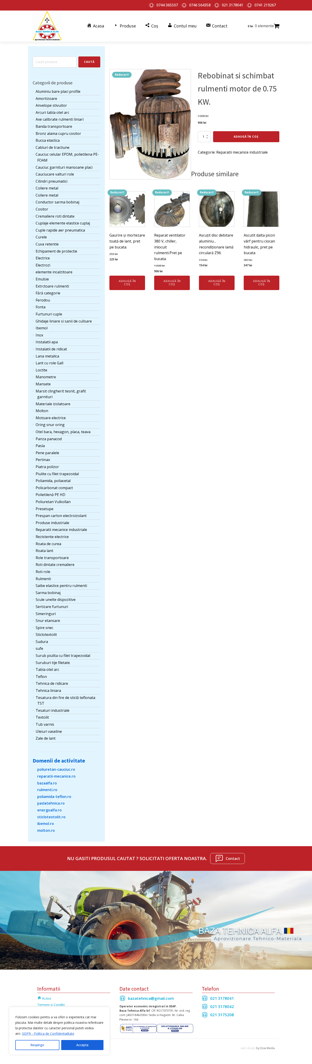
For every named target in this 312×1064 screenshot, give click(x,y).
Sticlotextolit (46, 634)
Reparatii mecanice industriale (61, 529)
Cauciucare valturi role (55, 174)
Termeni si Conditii (51, 1005)
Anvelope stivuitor (51, 105)
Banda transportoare (54, 126)
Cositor (42, 209)
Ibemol (42, 328)
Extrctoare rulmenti (52, 286)
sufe (39, 648)
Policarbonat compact (54, 487)
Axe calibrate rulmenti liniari (60, 119)
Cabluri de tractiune (52, 147)
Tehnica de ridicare (52, 683)
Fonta (40, 306)
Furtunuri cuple (49, 314)
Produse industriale (52, 522)
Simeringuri (46, 613)
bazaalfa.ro (47, 783)
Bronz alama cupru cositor (58, 133)
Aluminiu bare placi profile (58, 91)
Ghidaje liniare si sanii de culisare (64, 321)
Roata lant (44, 550)
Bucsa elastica (48, 140)
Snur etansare (48, 620)
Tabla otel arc (47, 669)
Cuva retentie (47, 244)
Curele (41, 237)
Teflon (41, 676)
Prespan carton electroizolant (61, 515)
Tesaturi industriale (52, 710)
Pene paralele (47, 452)
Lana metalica (47, 356)
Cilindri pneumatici (51, 181)
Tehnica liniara (48, 690)
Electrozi (43, 265)
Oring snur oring (50, 424)
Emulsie (42, 279)
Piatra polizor (47, 466)
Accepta (82, 1045)
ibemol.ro (45, 823)
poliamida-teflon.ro (54, 796)
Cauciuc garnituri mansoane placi (64, 167)
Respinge (37, 1045)
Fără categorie (48, 293)
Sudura (42, 641)
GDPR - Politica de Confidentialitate (48, 1033)
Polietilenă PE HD (50, 494)
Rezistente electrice (52, 536)
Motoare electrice (51, 417)
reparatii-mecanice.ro (56, 776)
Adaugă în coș (246, 137)
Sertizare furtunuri (52, 606)
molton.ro (46, 830)
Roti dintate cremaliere (55, 564)
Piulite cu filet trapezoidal (57, 473)
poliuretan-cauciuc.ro (56, 769)
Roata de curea (48, 543)
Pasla (40, 445)
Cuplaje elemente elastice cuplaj (63, 223)
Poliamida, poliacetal (53, 480)
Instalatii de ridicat (51, 349)
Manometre (46, 376)
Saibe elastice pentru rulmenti (61, 585)
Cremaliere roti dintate (55, 216)
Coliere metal (47, 188)
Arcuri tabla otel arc (52, 112)
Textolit (42, 717)
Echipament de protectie (56, 251)
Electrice (43, 258)
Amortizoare (46, 98)
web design (248, 1048)
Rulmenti (43, 578)
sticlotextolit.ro (51, 816)
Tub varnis (45, 724)
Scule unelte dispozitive (56, 599)
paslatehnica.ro (51, 803)
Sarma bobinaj (48, 592)
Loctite (41, 370)
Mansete (43, 384)
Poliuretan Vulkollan (53, 501)
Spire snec (44, 627)
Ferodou (43, 300)
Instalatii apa (47, 341)
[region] (59, 1031)
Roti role (43, 571)
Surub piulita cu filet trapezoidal (63, 655)
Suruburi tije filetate (53, 662)
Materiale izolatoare (53, 403)
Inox (39, 335)
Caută (89, 62)
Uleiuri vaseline (49, 731)
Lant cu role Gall (49, 362)
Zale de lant (46, 738)
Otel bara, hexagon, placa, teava (63, 431)
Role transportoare (52, 557)
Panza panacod (49, 438)
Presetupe (44, 508)
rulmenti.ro (47, 789)
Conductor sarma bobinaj (57, 202)
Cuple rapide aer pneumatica (60, 230)
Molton (42, 410)
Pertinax (43, 459)
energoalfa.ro (49, 810)
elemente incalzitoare (54, 272)
